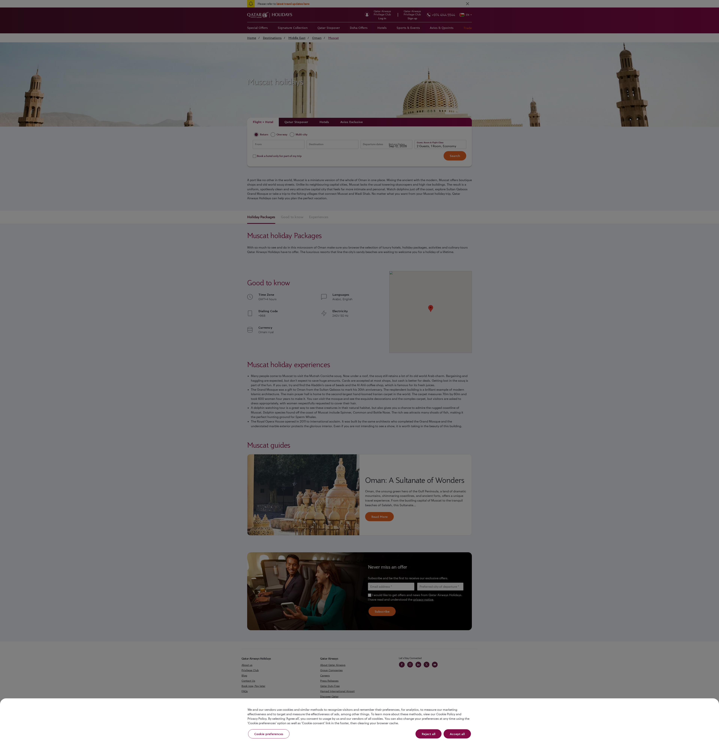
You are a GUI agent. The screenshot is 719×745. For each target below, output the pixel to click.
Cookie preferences (268, 734)
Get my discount (325, 415)
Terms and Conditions (346, 399)
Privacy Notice (327, 403)
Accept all (457, 734)
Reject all (428, 734)
